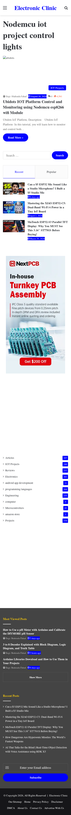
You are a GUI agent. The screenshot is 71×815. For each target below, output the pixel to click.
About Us (22, 808)
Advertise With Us (54, 808)
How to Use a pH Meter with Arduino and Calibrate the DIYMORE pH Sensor (34, 632)
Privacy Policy (41, 801)
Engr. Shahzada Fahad (16, 96)
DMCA (11, 808)
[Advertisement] (35, 414)
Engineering (12, 495)
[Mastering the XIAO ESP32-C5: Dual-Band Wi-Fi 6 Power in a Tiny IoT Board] (14, 207)
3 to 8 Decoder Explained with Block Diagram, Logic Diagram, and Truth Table (34, 646)
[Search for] (66, 9)
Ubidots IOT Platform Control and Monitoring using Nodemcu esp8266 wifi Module (33, 107)
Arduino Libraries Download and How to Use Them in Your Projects (35, 661)
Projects (9, 520)
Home (27, 801)
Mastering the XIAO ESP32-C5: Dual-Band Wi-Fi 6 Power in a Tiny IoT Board (47, 207)
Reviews (10, 470)
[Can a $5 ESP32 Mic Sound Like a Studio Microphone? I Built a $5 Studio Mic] (14, 188)
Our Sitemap (15, 801)
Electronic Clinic (58, 795)
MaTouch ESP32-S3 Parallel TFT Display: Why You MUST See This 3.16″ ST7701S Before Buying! (48, 228)
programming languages (18, 489)
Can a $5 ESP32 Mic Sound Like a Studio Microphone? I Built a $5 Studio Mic (47, 188)
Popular (51, 172)
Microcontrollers (14, 508)
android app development (19, 483)
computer (10, 501)
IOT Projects (12, 464)
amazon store (12, 514)
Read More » (15, 137)
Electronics (11, 476)
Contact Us (36, 808)
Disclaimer (57, 801)
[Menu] (5, 9)
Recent (19, 172)
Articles (9, 458)
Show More (35, 677)
